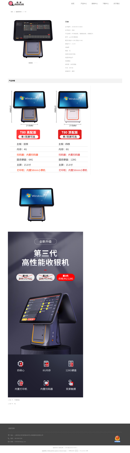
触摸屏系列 (19, 11)
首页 (12, 11)
